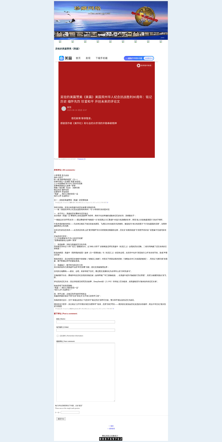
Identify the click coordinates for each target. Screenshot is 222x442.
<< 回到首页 (111, 428)
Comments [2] (81, 159)
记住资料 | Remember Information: (71, 336)
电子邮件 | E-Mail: (62, 327)
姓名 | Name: (61, 319)
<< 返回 (111, 426)
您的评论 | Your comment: (65, 341)
